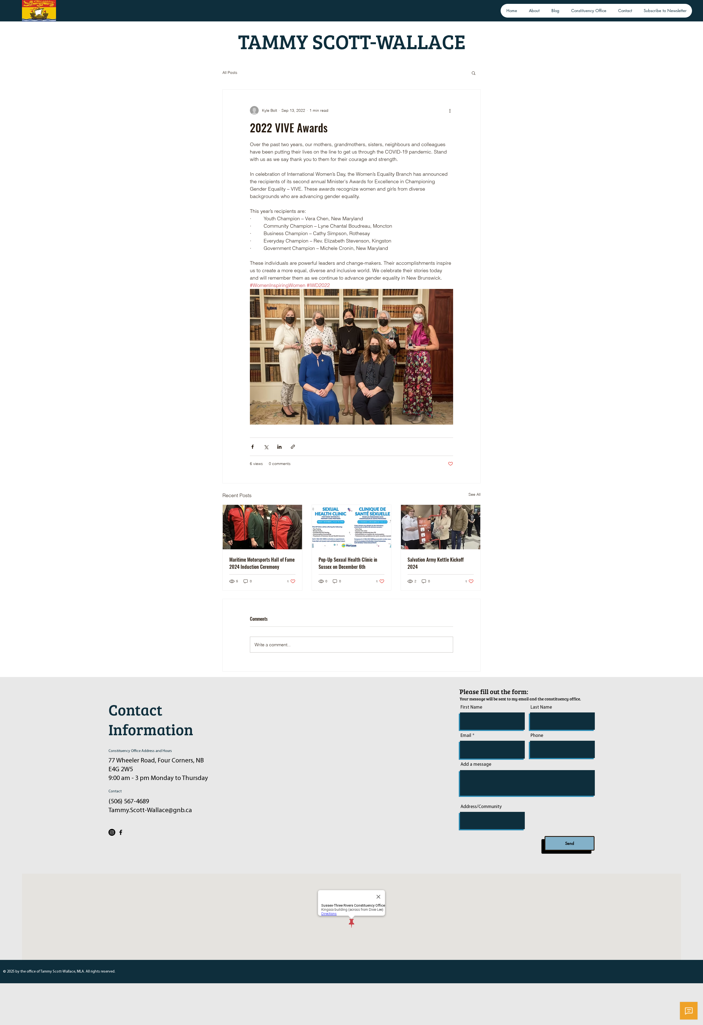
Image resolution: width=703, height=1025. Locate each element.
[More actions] (450, 110)
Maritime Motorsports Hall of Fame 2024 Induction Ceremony (262, 563)
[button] (473, 73)
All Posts (229, 72)
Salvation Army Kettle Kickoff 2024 (436, 563)
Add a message (476, 764)
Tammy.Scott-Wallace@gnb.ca (150, 810)
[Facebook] (120, 832)
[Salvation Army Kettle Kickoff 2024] (440, 527)
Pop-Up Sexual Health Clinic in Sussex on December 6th (348, 563)
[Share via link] (292, 446)
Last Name (541, 707)
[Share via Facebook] (252, 446)
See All (474, 494)
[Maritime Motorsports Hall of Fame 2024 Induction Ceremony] (262, 527)
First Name (471, 707)
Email (466, 735)
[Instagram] (111, 832)
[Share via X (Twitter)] (266, 446)
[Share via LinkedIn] (279, 446)
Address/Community (481, 806)
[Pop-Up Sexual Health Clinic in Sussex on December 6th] (351, 527)
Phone (537, 735)
